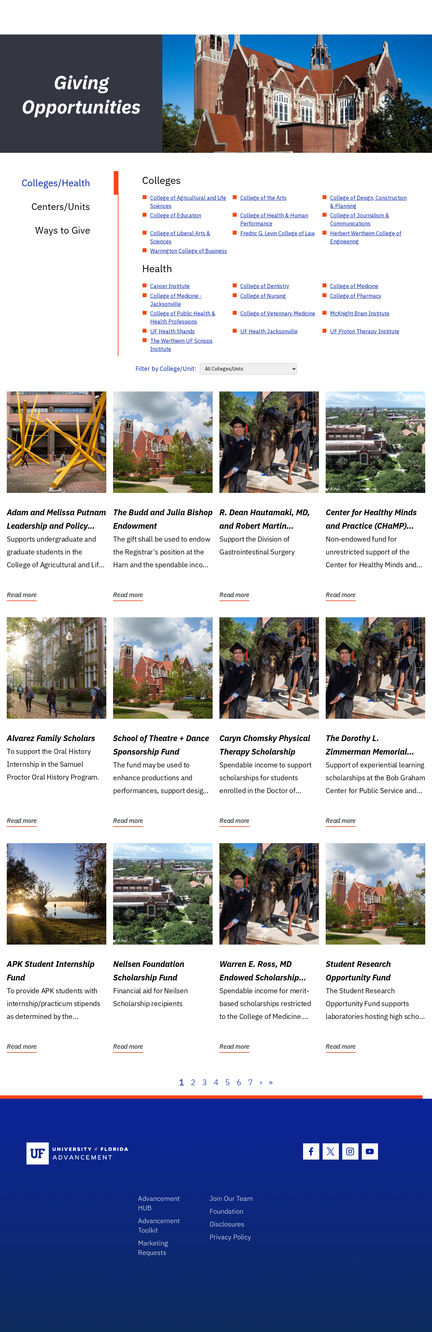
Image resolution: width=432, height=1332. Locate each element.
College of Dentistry (264, 286)
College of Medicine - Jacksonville (176, 299)
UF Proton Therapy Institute (364, 331)
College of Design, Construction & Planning (368, 201)
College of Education (175, 215)
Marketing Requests (153, 1247)
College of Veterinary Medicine (277, 313)
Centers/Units (60, 206)
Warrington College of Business (188, 250)
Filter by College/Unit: (165, 369)
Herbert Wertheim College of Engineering (365, 237)
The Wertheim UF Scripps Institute (181, 344)
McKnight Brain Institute (359, 313)
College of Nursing (263, 295)
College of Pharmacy (355, 295)
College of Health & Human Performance (274, 219)
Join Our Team (231, 1198)
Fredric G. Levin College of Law (277, 233)
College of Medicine (354, 286)
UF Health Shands (172, 331)
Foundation (226, 1211)
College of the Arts (263, 197)
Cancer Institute (170, 286)
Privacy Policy (230, 1236)
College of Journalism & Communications (359, 219)
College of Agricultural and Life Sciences (188, 201)
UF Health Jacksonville (269, 331)
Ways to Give (62, 230)
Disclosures (227, 1224)
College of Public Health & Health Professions (182, 317)
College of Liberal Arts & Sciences (180, 237)
